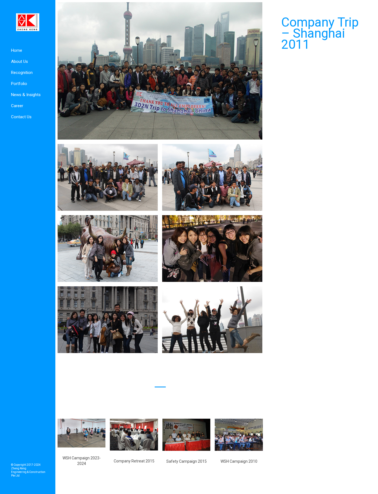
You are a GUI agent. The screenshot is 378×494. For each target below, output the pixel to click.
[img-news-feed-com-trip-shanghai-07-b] (107, 177)
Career (17, 105)
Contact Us (21, 116)
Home (16, 50)
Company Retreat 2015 (134, 461)
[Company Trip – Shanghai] (160, 70)
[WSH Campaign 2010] (239, 434)
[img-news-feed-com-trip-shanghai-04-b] (212, 248)
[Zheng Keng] (27, 22)
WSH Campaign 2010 (239, 461)
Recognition (22, 72)
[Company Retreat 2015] (134, 434)
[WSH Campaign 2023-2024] (81, 433)
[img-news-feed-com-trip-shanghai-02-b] (212, 319)
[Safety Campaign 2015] (186, 434)
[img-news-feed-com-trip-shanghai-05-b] (107, 248)
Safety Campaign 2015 (186, 461)
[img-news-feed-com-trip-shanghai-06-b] (212, 177)
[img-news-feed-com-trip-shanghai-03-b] (107, 319)
